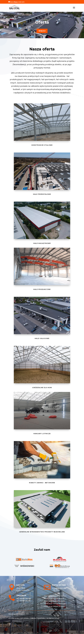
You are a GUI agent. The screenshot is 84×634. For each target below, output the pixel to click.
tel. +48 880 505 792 (23, 601)
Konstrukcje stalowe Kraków (54, 598)
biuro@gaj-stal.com (59, 588)
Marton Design (54, 618)
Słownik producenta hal (16, 614)
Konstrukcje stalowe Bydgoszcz (55, 596)
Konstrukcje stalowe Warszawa (55, 604)
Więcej (42, 31)
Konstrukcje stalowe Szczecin (54, 601)
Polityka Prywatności (37, 618)
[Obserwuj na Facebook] (10, 624)
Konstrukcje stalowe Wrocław (54, 606)
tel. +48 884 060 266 (23, 599)
